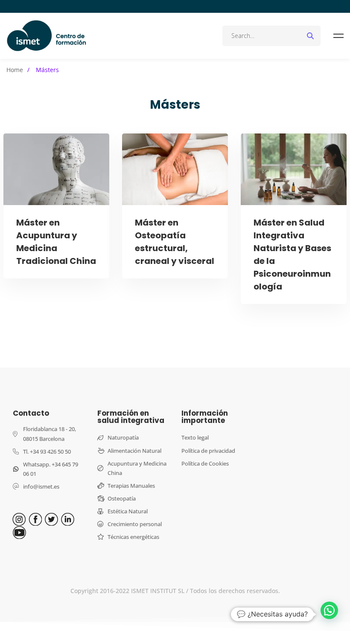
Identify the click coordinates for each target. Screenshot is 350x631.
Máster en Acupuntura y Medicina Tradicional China (56, 242)
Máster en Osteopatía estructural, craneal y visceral (174, 242)
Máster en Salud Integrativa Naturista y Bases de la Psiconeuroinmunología (292, 254)
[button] (329, 610)
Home (14, 70)
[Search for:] (271, 35)
